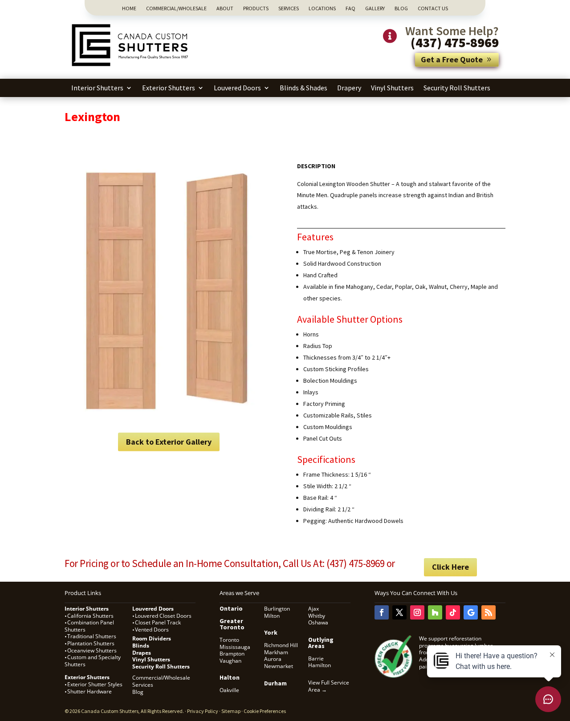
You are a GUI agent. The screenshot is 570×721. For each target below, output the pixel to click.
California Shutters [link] (90, 616)
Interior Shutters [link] (97, 87)
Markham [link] (276, 652)
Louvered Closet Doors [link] (163, 616)
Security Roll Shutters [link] (456, 87)
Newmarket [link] (278, 666)
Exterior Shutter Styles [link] (94, 684)
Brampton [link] (232, 653)
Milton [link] (272, 616)
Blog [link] (401, 8)
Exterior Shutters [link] (168, 87)
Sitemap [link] (230, 711)
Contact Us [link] (433, 8)
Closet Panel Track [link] (158, 622)
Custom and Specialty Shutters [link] (93, 660)
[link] (131, 67)
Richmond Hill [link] (281, 645)
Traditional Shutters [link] (91, 636)
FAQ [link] (350, 8)
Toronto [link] (229, 640)
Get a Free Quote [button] (452, 59)
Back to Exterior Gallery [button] (169, 442)
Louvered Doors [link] (237, 87)
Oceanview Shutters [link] (92, 650)
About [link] (224, 8)
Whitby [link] (316, 616)
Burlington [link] (277, 608)
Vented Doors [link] (152, 629)
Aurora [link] (272, 659)
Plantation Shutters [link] (90, 643)
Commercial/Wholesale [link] (176, 8)
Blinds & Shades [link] (303, 87)
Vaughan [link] (230, 660)
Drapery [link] (349, 87)
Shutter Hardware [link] (89, 691)
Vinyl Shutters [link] (392, 87)
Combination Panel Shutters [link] (89, 626)
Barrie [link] (316, 658)
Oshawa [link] (318, 622)
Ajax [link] (313, 608)
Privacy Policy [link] (202, 711)
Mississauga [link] (235, 647)
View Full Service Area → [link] (328, 686)
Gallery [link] (375, 8)
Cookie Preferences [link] (265, 711)
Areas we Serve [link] (239, 593)
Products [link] (256, 8)
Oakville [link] (229, 690)
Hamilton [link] (319, 665)
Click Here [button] (450, 567)
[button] (382, 612)
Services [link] (288, 8)
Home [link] (129, 8)
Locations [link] (322, 8)
